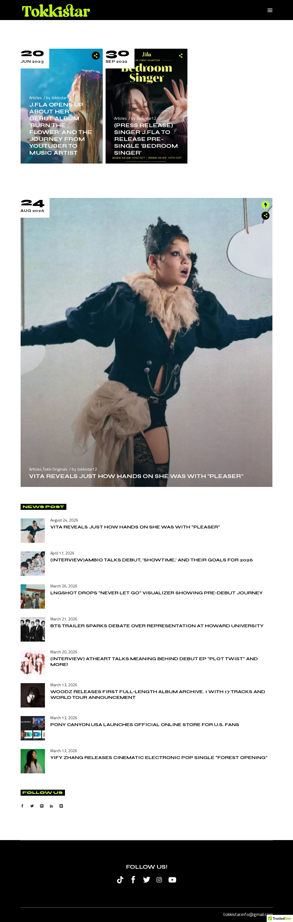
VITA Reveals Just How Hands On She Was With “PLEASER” (136, 476)
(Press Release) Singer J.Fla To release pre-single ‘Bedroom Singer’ (146, 139)
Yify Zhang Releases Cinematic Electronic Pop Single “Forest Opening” (159, 757)
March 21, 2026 (63, 619)
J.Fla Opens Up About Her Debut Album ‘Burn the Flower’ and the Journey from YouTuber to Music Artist (60, 128)
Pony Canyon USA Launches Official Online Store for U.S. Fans (144, 724)
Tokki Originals (55, 469)
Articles (35, 98)
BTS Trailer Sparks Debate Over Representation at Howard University (157, 625)
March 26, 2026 (63, 586)
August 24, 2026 (64, 520)
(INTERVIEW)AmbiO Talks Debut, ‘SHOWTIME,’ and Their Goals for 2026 (151, 560)
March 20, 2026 (63, 652)
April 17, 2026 (62, 553)
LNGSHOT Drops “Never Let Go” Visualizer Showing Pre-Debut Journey (156, 592)
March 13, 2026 (63, 685)
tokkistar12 (61, 98)
